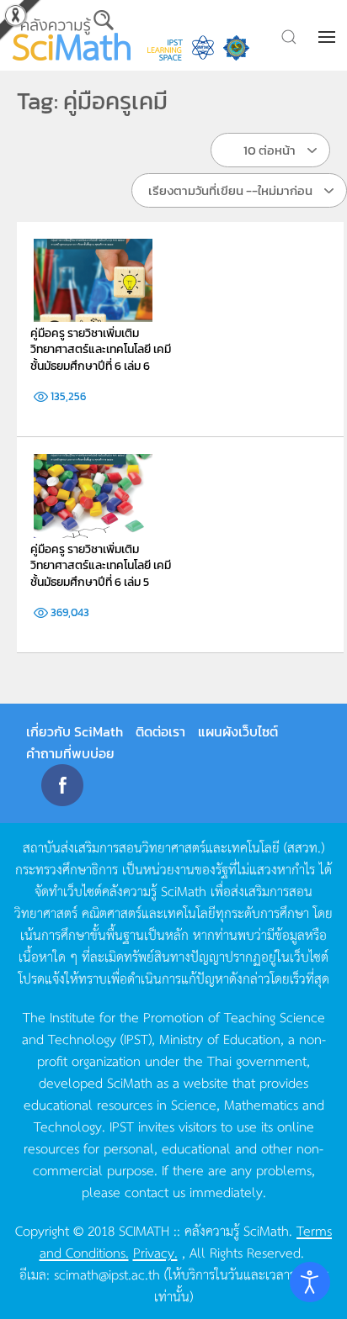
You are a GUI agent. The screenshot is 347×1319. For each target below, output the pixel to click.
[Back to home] (72, 35)
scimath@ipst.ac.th (107, 1274)
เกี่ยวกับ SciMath (74, 731)
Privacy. (155, 1252)
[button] (328, 37)
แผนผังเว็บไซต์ (238, 731)
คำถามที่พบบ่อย (70, 753)
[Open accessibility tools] (310, 1282)
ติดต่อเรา (160, 731)
